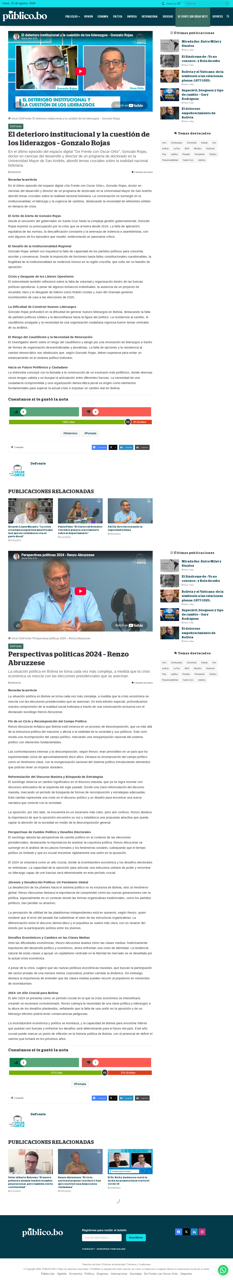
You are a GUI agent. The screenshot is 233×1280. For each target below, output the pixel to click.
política (174, 154)
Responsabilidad (170, 160)
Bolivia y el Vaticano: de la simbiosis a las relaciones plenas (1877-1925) (202, 76)
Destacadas (176, 143)
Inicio (14, 118)
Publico (212, 154)
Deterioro (71, 433)
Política (117, 16)
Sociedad (168, 16)
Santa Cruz (188, 160)
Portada (91, 433)
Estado (204, 143)
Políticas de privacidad (114, 1264)
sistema (201, 160)
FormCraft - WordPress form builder (103, 1249)
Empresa (132, 16)
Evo (214, 143)
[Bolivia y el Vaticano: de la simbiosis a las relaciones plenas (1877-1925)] (169, 76)
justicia (165, 148)
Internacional (150, 16)
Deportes (218, 16)
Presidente (200, 154)
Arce (164, 143)
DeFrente (25, 118)
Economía (103, 16)
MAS (187, 148)
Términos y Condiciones (139, 1264)
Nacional (210, 148)
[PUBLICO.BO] (25, 16)
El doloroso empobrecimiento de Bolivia (198, 113)
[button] (223, 1270)
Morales (197, 148)
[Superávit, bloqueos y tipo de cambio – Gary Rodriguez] (169, 94)
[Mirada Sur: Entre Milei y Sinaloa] (169, 45)
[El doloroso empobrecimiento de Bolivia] (169, 113)
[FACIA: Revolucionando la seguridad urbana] (130, 510)
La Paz (176, 148)
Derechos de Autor (91, 1264)
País (164, 154)
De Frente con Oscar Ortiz (193, 16)
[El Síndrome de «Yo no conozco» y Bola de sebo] (169, 61)
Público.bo (71, 16)
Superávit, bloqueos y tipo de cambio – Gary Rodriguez (202, 94)
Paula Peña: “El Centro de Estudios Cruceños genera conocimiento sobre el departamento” (80, 529)
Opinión (88, 16)
